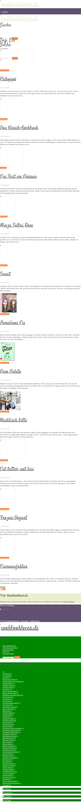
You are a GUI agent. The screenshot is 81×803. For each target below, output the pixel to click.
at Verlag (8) (7, 678)
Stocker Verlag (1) (8, 767)
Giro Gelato (10, 371)
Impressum (24, 621)
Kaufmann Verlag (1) (9, 719)
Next (3, 589)
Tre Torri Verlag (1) (9, 773)
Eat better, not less (17, 468)
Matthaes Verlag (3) (9, 738)
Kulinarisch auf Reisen (12, 44)
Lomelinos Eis (12, 322)
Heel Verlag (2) (7, 711)
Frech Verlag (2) (8, 705)
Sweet (5, 274)
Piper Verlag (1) (8, 760)
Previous (3, 587)
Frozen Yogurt (13, 517)
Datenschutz (34, 621)
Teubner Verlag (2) (9, 769)
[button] (7, 789)
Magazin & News (8, 650)
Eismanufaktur (13, 566)
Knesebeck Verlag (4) (9, 721)
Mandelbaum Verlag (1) (10, 736)
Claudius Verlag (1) (9, 687)
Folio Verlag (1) (7, 699)
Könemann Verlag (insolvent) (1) (13, 728)
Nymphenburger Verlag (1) (11, 752)
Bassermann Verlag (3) (10, 679)
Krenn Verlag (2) (8, 726)
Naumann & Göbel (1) (10, 748)
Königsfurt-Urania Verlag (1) (12, 730)
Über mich (6, 652)
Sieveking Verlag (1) (9, 764)
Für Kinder (3, 168)
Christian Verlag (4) (9, 685)
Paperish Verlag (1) (9, 756)
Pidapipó (8, 79)
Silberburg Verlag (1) (9, 766)
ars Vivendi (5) (7, 676)
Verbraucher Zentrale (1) (11, 781)
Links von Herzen (8, 654)
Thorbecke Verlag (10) (10, 771)
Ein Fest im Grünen (18, 176)
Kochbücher (4, 119)
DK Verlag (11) (7, 689)
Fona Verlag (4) (7, 701)
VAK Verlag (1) (7, 779)
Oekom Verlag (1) (8, 754)
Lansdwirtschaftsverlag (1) (11, 732)
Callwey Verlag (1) (8, 683)
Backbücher (4, 265)
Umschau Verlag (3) (9, 777)
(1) (3, 672)
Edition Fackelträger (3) (10, 691)
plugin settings (68, 602)
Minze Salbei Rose (16, 225)
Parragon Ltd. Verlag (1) (10, 758)
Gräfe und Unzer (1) (9, 709)
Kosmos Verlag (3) (8, 724)
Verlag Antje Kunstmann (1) (12, 783)
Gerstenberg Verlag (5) (10, 707)
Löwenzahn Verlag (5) (10, 734)
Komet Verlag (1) (8, 723)
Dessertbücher (4, 70)
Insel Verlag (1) (7, 717)
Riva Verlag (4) (7, 762)
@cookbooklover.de (17, 595)
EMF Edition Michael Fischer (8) (13, 695)
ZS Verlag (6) (7, 785)
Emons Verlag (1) (8, 697)
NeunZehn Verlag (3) (9, 750)
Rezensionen (4, 460)
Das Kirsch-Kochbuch (19, 127)
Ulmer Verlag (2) (8, 775)
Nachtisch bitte (13, 420)
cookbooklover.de (12, 621)
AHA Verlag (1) (7, 674)
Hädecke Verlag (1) (9, 713)
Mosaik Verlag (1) (8, 744)
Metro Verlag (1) (8, 742)
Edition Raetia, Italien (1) (11, 693)
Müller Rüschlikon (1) (9, 746)
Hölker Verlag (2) (8, 715)
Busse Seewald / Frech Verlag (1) (13, 681)
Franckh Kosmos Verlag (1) (11, 703)
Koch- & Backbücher (9, 646)
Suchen (17, 657)
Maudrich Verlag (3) (9, 740)
